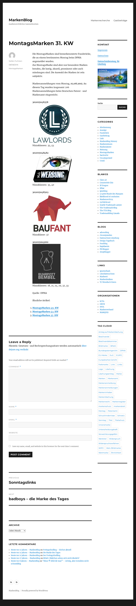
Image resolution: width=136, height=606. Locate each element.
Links (119, 364)
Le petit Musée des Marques (111, 194)
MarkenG (104, 276)
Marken (102, 378)
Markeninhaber (105, 392)
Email (13, 420)
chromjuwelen (106, 235)
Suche (100, 103)
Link (102, 138)
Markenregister (119, 402)
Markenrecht (104, 402)
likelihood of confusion (109, 197)
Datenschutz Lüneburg (109, 238)
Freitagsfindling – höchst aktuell (57, 550)
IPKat (102, 188)
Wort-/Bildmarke (113, 448)
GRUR (102, 304)
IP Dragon (104, 185)
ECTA (102, 301)
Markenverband (106, 310)
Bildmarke (103, 346)
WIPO (101, 448)
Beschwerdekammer (108, 341)
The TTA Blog (105, 210)
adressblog (104, 232)
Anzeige (103, 130)
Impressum (102, 50)
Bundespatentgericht (108, 350)
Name (12, 407)
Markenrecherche (100, 20)
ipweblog (103, 191)
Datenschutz (103, 56)
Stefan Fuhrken (15, 61)
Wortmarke (103, 453)
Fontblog (103, 243)
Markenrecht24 (106, 199)
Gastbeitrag (105, 136)
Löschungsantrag (106, 374)
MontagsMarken (16, 68)
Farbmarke (103, 364)
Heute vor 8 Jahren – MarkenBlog (25, 561)
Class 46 (103, 180)
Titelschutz (119, 420)
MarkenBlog (20, 20)
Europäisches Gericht (108, 360)
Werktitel (103, 439)
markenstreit (119, 406)
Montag (102, 411)
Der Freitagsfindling (51, 555)
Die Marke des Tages (51, 552)
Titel (110, 420)
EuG (112, 355)
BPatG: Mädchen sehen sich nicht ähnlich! (61, 558)
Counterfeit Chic (106, 183)
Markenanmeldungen (108, 388)
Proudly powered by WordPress (35, 591)
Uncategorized (106, 158)
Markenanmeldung (107, 383)
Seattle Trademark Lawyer (111, 205)
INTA (102, 307)
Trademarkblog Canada (109, 213)
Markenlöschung (106, 397)
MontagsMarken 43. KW (45, 311)
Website (13, 433)
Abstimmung (105, 127)
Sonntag (102, 420)
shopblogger (105, 252)
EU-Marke (103, 355)
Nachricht (104, 155)
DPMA (123, 350)
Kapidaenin (104, 246)
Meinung (103, 150)
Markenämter (105, 147)
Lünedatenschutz (107, 274)
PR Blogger (104, 249)
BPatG (113, 346)
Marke (119, 374)
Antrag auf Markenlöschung (111, 332)
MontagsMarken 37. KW (45, 315)
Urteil (102, 161)
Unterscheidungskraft (108, 429)
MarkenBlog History (108, 141)
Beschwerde (104, 337)
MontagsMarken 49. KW (45, 308)
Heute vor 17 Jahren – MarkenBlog (25, 558)
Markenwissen (106, 144)
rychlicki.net (105, 202)
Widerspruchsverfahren (109, 443)
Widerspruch (114, 439)
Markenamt (113, 378)
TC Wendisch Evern (108, 282)
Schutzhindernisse (107, 415)
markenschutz (105, 406)
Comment (15, 367)
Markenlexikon (106, 279)
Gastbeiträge (120, 20)
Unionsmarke (104, 425)
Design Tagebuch (107, 241)
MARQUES (104, 312)
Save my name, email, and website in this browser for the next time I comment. (45, 446)
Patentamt (112, 411)
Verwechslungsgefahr (108, 434)
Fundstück (104, 133)
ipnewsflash (105, 271)
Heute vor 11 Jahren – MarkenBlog (25, 550)
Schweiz (121, 415)
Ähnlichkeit (116, 453)
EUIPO (119, 355)
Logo (101, 369)
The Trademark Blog (108, 208)
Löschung (110, 369)
